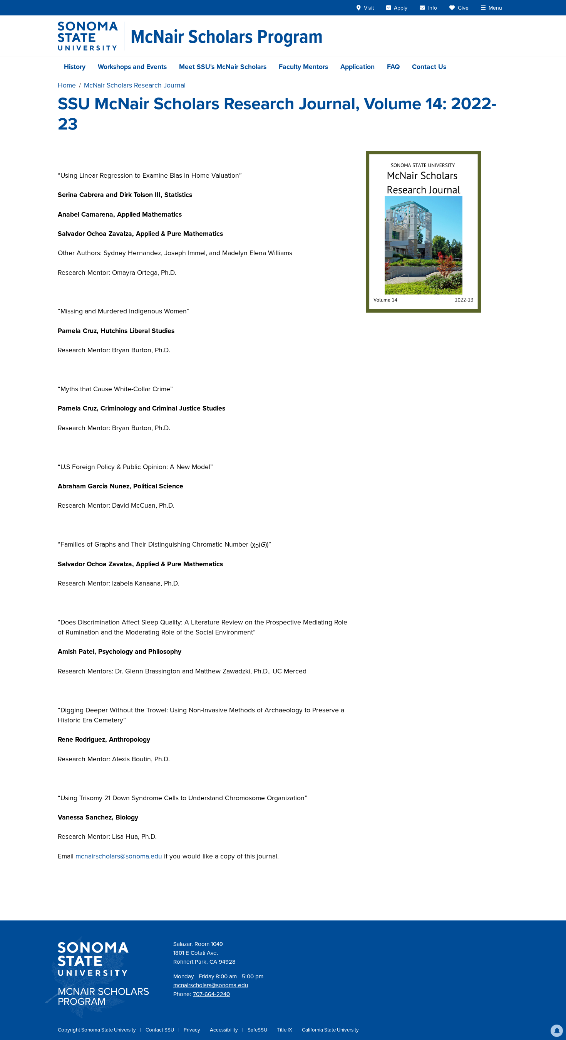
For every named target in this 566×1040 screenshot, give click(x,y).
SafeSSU (258, 1029)
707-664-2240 (211, 994)
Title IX (285, 1029)
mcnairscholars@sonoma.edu (118, 856)
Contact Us (429, 67)
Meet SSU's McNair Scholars (222, 67)
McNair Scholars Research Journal (135, 85)
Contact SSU (160, 1029)
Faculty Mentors (303, 67)
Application (357, 67)
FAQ (393, 67)
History (74, 67)
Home (67, 85)
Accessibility (224, 1029)
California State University (330, 1029)
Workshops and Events (132, 67)
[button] (557, 1031)
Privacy (192, 1029)
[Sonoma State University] (91, 36)
